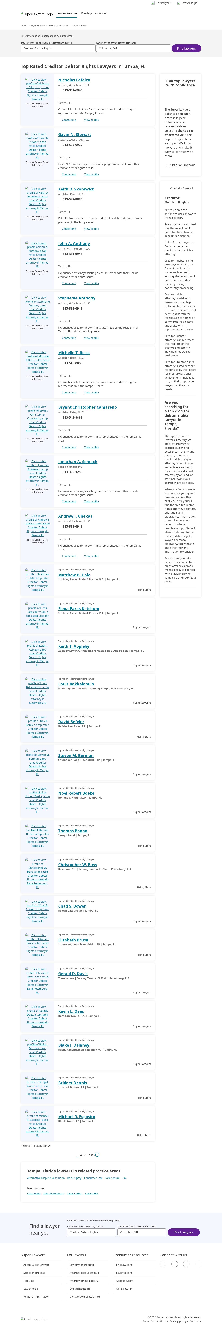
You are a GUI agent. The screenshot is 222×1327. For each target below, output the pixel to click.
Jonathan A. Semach (77, 461)
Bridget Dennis (72, 1082)
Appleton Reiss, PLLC (71, 194)
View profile (91, 120)
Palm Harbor (75, 1193)
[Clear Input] (92, 48)
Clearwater (34, 1193)
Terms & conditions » (155, 1321)
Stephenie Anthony (76, 298)
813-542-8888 (72, 199)
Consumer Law (93, 1178)
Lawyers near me (66, 13)
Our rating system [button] (180, 165)
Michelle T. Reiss (74, 352)
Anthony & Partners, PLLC (74, 85)
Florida (75, 25)
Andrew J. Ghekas (75, 516)
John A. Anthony (74, 243)
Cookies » (195, 1321)
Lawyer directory (37, 25)
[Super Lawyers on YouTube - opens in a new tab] (186, 1264)
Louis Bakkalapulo (76, 684)
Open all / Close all (181, 188)
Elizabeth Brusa (73, 939)
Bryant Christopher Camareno (87, 407)
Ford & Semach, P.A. (70, 466)
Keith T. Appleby (73, 646)
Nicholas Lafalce (74, 79)
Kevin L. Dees (71, 1011)
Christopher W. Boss (77, 864)
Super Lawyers (33, 1255)
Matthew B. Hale (74, 574)
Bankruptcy (74, 1178)
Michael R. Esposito (76, 1116)
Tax (124, 1178)
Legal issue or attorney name (85, 1226)
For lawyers (76, 1255)
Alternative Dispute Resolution (46, 1178)
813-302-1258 (72, 472)
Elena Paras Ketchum (78, 608)
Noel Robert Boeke (76, 793)
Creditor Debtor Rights (58, 25)
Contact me (69, 120)
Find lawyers (186, 48)
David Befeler (71, 721)
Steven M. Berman (76, 755)
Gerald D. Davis (73, 973)
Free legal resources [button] (93, 13)
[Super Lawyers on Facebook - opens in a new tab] (163, 1264)
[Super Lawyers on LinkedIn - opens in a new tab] (198, 1264)
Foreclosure (112, 1178)
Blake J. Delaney (73, 1045)
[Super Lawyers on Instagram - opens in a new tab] (174, 1264)
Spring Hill (91, 1193)
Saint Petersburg (53, 1193)
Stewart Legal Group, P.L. (73, 139)
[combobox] (58, 48)
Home (23, 25)
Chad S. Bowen (72, 906)
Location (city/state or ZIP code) (116, 42)
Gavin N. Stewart (74, 134)
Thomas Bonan (72, 830)
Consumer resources (131, 1255)
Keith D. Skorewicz (76, 189)
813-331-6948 (72, 90)
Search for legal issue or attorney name (46, 42)
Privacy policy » (179, 1321)
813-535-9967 (72, 145)
